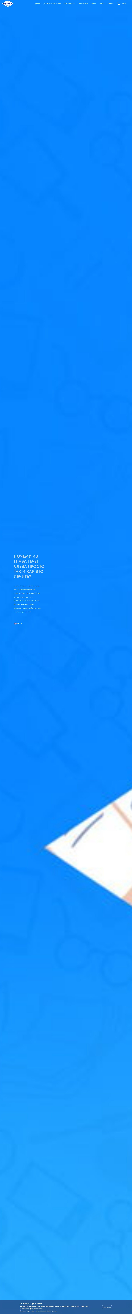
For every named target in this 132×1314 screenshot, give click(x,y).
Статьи (101, 3)
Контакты (110, 3)
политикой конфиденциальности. (31, 1309)
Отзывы (94, 3)
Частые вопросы (69, 3)
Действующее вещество (52, 3)
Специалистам (83, 3)
